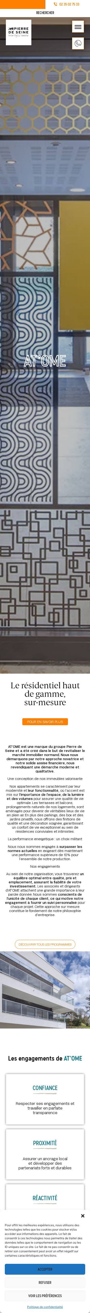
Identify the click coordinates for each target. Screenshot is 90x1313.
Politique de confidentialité (45, 1307)
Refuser (45, 1282)
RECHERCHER (45, 13)
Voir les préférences (45, 1296)
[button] (82, 1215)
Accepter (45, 1269)
